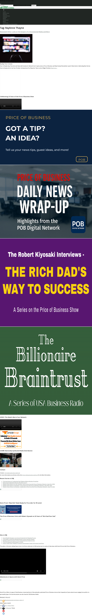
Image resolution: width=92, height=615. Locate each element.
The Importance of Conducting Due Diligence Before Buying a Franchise (20, 481)
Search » (34, 5)
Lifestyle (5, 17)
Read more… (54, 68)
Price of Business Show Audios (10, 24)
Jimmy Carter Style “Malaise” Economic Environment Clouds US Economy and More (23, 543)
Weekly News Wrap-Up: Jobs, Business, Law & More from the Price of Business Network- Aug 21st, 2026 (29, 484)
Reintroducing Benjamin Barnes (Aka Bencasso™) (15, 482)
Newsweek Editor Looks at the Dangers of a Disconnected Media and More (25, 32)
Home (4, 11)
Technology (5, 20)
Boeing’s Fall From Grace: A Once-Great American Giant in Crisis (19, 540)
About (4, 21)
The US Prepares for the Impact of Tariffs (13, 542)
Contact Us (5, 22)
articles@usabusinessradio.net (12, 473)
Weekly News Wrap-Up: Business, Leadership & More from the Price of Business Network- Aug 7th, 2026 (29, 486)
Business (5, 14)
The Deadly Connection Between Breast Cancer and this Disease (18, 539)
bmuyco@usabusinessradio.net (30, 475)
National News (6, 16)
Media (4, 18)
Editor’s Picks (6, 13)
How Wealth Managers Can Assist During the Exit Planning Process (19, 538)
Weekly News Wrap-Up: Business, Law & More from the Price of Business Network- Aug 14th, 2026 (27, 485)
